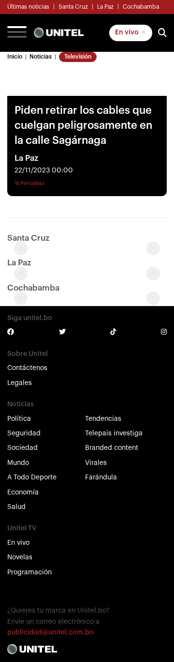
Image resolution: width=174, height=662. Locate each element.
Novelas (19, 557)
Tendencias (103, 419)
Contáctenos (27, 368)
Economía (23, 492)
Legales (19, 383)
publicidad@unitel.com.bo (50, 632)
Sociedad (22, 448)
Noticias (40, 57)
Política (19, 419)
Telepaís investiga (114, 433)
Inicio (14, 57)
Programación (29, 572)
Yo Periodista (29, 183)
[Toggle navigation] (17, 33)
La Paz (105, 7)
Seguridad (24, 433)
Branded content (111, 448)
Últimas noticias (28, 7)
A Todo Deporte (32, 477)
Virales (96, 463)
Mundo (18, 463)
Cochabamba (141, 7)
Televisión (77, 57)
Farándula (101, 477)
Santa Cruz (73, 7)
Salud (16, 507)
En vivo (127, 32)
